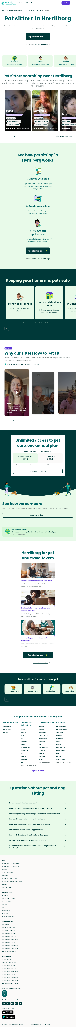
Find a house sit (36, 3)
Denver (41, 759)
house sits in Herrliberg (41, 44)
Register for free (35, 36)
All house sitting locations (10, 983)
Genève (23, 732)
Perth (40, 745)
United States (61, 727)
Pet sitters (5, 924)
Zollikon (5, 733)
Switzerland (60, 759)
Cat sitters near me (8, 927)
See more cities (44, 762)
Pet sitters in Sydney (8, 942)
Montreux (24, 759)
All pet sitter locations (9, 951)
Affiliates (5, 913)
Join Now (66, 3)
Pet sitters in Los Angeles (10, 939)
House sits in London (8, 965)
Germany (59, 739)
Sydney (41, 730)
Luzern (23, 744)
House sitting (6, 959)
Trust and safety (7, 872)
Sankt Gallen (25, 747)
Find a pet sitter (24, 3)
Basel (23, 735)
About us (5, 895)
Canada (59, 736)
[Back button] (8, 136)
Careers (4, 904)
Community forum (8, 898)
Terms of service (35, 1024)
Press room (6, 910)
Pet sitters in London (8, 933)
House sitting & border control (12, 881)
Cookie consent (7, 887)
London (41, 727)
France (58, 745)
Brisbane (42, 742)
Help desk (5, 875)
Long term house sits (9, 962)
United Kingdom (61, 730)
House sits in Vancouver (10, 980)
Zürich (23, 729)
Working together (8, 916)
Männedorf (7, 727)
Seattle (41, 753)
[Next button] (14, 136)
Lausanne (24, 741)
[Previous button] (7, 420)
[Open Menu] (73, 3)
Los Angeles (43, 739)
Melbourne (42, 733)
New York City (43, 736)
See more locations (28, 765)
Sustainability (6, 901)
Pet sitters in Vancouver (10, 948)
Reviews (4, 884)
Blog (3, 907)
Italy (57, 753)
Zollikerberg (7, 730)
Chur (22, 762)
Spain (58, 742)
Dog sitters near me (8, 930)
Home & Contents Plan (9, 878)
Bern (22, 738)
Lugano (23, 756)
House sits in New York (9, 968)
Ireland (58, 756)
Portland (42, 756)
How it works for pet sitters (11, 866)
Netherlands (60, 750)
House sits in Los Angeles (10, 971)
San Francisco (43, 748)
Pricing (4, 869)
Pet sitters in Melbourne (10, 945)
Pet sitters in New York (9, 936)
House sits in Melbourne (10, 977)
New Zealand (60, 748)
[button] (17, 392)
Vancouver (42, 750)
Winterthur (24, 750)
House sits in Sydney (8, 974)
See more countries (63, 762)
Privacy (47, 1024)
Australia (59, 733)
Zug (22, 753)
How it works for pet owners (11, 863)
